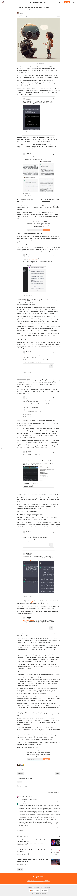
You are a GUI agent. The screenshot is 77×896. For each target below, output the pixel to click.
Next (57, 773)
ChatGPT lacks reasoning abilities (40, 600)
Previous (21, 773)
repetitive (27, 313)
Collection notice (47, 887)
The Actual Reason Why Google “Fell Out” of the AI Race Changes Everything (33, 860)
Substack (32, 893)
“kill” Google (48, 342)
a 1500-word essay (34, 302)
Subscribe (67, 2)
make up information (30, 442)
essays (51, 88)
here (27, 656)
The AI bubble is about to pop (23, 853)
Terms (41, 887)
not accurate (35, 313)
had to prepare (49, 301)
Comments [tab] (19, 782)
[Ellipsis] (60, 796)
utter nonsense (49, 313)
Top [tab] (18, 836)
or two (22, 313)
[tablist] (22, 782)
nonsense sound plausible (37, 606)
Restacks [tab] (24, 782)
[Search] (59, 2)
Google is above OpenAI (23, 379)
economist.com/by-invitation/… (29, 560)
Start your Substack (35, 890)
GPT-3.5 (21, 68)
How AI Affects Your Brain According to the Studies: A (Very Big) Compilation (32, 840)
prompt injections (37, 608)
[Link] (15, 234)
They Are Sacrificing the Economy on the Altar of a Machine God (31, 850)
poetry (57, 88)
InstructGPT (56, 68)
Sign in (73, 2)
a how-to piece (46, 201)
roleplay (45, 90)
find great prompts (25, 90)
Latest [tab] (21, 836)
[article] (38, 843)
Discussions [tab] (26, 836)
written (58, 247)
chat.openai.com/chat (33, 259)
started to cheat (48, 299)
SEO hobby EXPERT (23, 796)
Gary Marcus (32, 602)
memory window (24, 602)
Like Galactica (20, 606)
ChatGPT (30, 66)
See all (19, 869)
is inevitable (32, 311)
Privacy (38, 887)
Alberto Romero (22, 12)
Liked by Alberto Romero (25, 797)
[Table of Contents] (1, 448)
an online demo (24, 72)
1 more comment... (20, 830)
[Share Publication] (62, 2)
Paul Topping (22, 803)
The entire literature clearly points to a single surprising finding (30, 843)
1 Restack (30, 764)
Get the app (44, 890)
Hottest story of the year (22, 862)
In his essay (20, 688)
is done (29, 344)
